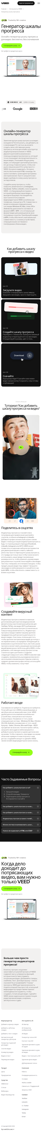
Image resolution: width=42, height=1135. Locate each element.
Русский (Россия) (7, 1129)
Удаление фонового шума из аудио (31, 1046)
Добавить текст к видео (9, 1034)
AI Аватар (25, 1024)
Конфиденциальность (29, 1075)
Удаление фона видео (29, 1059)
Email (23, 1117)
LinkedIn (24, 1102)
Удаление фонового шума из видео (31, 1051)
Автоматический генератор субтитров (8, 1038)
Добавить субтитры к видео (8, 1029)
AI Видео (25, 1034)
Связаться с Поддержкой (30, 1086)
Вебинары (4, 1091)
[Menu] (39, 3)
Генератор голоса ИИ (29, 1037)
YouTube (24, 1098)
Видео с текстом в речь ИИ (31, 1056)
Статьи (3, 1087)
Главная (3, 9)
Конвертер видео (7, 1052)
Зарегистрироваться (26, 3)
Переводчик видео (7, 1059)
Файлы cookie (26, 1083)
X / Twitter (25, 1106)
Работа (24, 1072)
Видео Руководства (7, 1095)
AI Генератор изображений (27, 1029)
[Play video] (21, 447)
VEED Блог (4, 1084)
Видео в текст (6, 1056)
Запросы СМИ (27, 1090)
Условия (25, 1079)
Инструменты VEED (15, 9)
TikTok (24, 1113)
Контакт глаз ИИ (27, 1041)
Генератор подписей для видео (8, 1044)
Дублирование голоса (29, 1063)
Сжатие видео (6, 1049)
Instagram (25, 1109)
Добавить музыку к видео (10, 1024)
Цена (3, 1072)
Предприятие (6, 1075)
